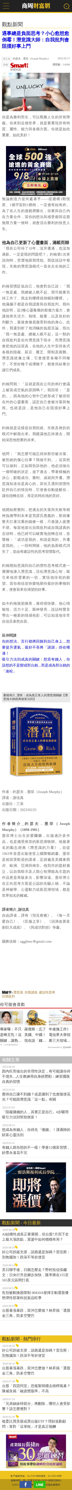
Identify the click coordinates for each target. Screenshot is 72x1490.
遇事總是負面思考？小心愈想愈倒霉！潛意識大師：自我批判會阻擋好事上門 (35, 40)
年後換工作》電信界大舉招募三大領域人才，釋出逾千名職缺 (59, 1035)
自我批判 (8, 996)
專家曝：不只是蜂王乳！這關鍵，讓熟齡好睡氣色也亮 (11, 1035)
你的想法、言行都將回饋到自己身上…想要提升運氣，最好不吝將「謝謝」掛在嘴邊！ (36, 647)
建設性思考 (47, 992)
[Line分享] (41, 1484)
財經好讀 (15, 69)
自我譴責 (31, 992)
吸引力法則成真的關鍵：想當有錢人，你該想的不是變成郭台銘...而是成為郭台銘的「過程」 (36, 665)
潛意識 (18, 992)
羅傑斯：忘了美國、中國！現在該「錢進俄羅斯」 (35, 1035)
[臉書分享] (27, 1484)
